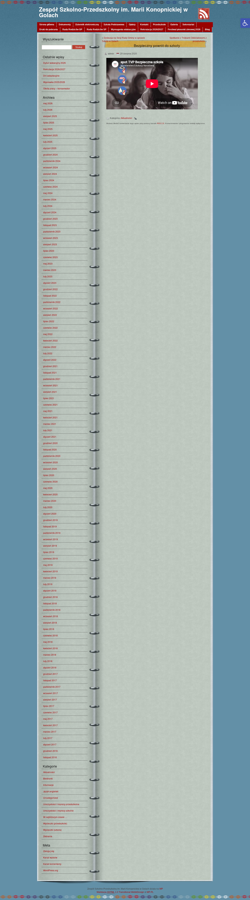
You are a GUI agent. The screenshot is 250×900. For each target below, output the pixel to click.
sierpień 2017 (50, 699)
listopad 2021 (50, 372)
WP (161, 889)
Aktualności (49, 772)
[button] (245, 23)
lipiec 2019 (48, 552)
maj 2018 (48, 641)
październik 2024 (51, 160)
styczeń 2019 (49, 590)
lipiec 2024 (48, 180)
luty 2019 (47, 584)
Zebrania (47, 836)
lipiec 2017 (48, 705)
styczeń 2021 (49, 436)
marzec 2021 (49, 423)
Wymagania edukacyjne (123, 29)
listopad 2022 (50, 295)
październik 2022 (51, 302)
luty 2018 (47, 661)
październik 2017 (51, 686)
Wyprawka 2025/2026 (54, 82)
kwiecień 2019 (50, 571)
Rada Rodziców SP (96, 29)
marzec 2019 (49, 577)
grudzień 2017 (50, 673)
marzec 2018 (49, 654)
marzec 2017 (49, 731)
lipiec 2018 (48, 629)
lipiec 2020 (48, 475)
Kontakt (144, 24)
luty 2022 (47, 353)
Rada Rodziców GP (72, 29)
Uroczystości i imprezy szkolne (58, 810)
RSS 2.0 (160, 123)
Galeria (174, 24)
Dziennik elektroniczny (87, 24)
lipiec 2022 (48, 321)
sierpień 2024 (50, 173)
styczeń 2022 (49, 359)
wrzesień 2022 (50, 308)
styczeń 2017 (49, 744)
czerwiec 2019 (50, 558)
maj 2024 (48, 193)
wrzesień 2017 (50, 693)
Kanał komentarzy (52, 863)
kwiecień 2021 (50, 417)
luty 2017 (47, 738)
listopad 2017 (50, 680)
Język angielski (50, 791)
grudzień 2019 (50, 520)
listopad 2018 (50, 603)
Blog (207, 29)
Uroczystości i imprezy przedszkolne (61, 804)
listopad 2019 (50, 526)
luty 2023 (47, 276)
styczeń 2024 (49, 212)
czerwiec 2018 (50, 635)
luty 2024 (47, 205)
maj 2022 (48, 334)
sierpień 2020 (50, 468)
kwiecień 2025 (50, 135)
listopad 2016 (50, 757)
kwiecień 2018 (50, 648)
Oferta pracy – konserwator (56, 88)
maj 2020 (48, 487)
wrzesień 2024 (50, 167)
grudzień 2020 (50, 443)
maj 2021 (48, 411)
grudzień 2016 (50, 750)
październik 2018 (51, 609)
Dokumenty (65, 24)
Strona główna (46, 24)
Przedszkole (159, 24)
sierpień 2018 (50, 622)
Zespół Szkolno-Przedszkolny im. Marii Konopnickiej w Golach (113, 12)
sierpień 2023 (50, 244)
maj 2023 (48, 263)
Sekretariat (188, 24)
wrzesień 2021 (50, 385)
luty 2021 (47, 430)
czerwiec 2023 (50, 257)
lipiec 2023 (48, 250)
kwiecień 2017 (50, 725)
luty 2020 (47, 507)
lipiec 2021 (48, 398)
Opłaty (132, 24)
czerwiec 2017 (50, 712)
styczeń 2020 (49, 513)
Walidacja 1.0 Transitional (113, 892)
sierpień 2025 (50, 116)
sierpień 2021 (50, 391)
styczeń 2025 (49, 148)
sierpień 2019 (50, 545)
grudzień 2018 (50, 596)
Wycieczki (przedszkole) (55, 823)
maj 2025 (48, 128)
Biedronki (48, 778)
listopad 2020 (50, 449)
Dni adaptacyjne (51, 75)
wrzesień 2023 (50, 237)
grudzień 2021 (50, 366)
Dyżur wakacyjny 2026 (54, 62)
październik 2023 (51, 231)
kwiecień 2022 (50, 340)
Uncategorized (50, 797)
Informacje (48, 784)
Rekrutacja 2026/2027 (151, 29)
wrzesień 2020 (50, 462)
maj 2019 (48, 564)
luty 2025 (47, 141)
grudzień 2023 (50, 218)
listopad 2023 (50, 225)
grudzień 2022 (50, 289)
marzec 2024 (49, 199)
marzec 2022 (49, 346)
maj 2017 (48, 718)
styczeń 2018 (49, 667)
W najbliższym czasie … (55, 816)
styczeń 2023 (49, 282)
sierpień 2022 (50, 314)
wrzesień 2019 (50, 539)
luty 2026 (47, 109)
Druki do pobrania (48, 29)
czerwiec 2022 (50, 327)
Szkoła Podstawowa (114, 24)
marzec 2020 (49, 500)
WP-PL (150, 892)
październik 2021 (51, 378)
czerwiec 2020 (50, 481)
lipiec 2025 (48, 122)
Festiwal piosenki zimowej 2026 (184, 29)
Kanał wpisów (50, 857)
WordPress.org (50, 870)
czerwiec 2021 (50, 404)
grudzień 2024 (50, 154)
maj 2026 (48, 103)
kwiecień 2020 (50, 494)
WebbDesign (137, 892)
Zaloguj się (48, 851)
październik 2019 (51, 532)
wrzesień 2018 (50, 616)
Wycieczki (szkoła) (52, 829)
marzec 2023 (49, 269)
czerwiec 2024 (50, 186)
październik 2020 (51, 455)
